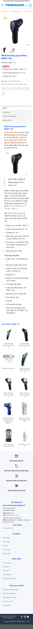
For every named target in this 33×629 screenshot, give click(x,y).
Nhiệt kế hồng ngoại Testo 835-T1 (8, 395)
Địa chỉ (5, 546)
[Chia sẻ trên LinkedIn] (27, 89)
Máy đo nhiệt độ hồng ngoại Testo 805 (24, 419)
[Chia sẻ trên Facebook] (7, 89)
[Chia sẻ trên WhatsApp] (3, 89)
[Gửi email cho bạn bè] (15, 89)
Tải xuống (6, 542)
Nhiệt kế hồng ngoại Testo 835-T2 (24, 395)
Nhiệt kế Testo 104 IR (24, 445)
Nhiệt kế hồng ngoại (23, 11)
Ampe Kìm (6, 605)
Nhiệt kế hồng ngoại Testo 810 (8, 445)
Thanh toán (7, 563)
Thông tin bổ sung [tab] (9, 116)
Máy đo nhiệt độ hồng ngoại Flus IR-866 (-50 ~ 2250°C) (8, 420)
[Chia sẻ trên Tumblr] (3, 94)
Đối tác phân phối (8, 528)
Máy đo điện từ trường (10, 589)
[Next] (28, 31)
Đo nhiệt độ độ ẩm (15, 11)
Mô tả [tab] (5, 108)
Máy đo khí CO (8, 601)
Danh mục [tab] (6, 112)
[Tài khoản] (26, 5)
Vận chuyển (7, 574)
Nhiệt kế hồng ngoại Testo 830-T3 (24, 370)
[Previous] (4, 31)
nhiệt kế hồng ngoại (21, 84)
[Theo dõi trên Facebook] (22, 617)
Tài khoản (6, 550)
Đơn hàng (6, 538)
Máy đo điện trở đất (10, 597)
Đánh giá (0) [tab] (7, 120)
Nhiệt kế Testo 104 (8, 368)
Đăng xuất (6, 553)
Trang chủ (5, 11)
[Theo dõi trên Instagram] (25, 617)
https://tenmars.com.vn (12, 515)
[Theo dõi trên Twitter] (28, 617)
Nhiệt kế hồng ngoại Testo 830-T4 (8, 345)
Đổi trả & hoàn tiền (9, 578)
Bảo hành (6, 567)
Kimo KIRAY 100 (9, 84)
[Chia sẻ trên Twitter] (11, 89)
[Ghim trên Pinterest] (19, 89)
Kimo (14, 62)
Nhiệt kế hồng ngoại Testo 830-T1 (24, 345)
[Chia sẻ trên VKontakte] (23, 89)
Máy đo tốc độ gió (9, 593)
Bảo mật (6, 571)
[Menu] (2, 5)
